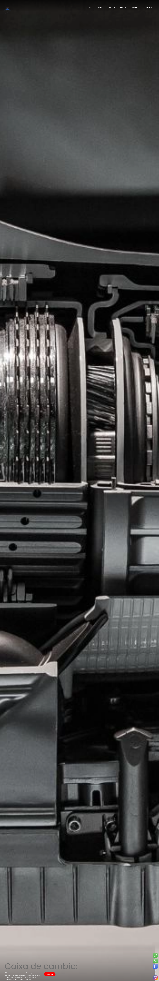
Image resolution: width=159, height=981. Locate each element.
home (89, 7)
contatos (149, 7)
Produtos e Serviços (117, 7)
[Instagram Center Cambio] (155, 977)
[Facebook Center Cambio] (155, 973)
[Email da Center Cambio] (155, 970)
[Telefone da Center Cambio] (155, 960)
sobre (100, 7)
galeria (135, 7)
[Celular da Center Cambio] (155, 966)
